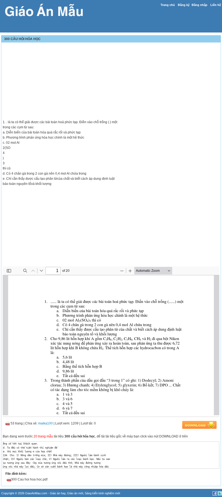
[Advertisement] (111, 82)
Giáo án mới (75, 493)
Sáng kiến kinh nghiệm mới (102, 493)
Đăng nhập (199, 4)
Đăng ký (184, 4)
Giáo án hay (58, 493)
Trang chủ (168, 4)
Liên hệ (215, 4)
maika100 (45, 423)
